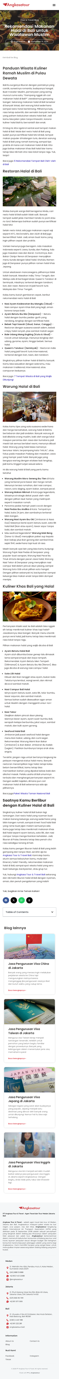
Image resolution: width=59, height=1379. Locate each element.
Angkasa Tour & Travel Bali (17, 855)
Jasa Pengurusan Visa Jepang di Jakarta (24, 1099)
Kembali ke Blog (10, 57)
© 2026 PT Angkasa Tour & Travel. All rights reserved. (29, 1369)
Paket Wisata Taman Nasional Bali (32, 793)
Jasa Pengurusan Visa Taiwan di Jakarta (24, 1031)
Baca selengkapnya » (17, 990)
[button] (54, 5)
